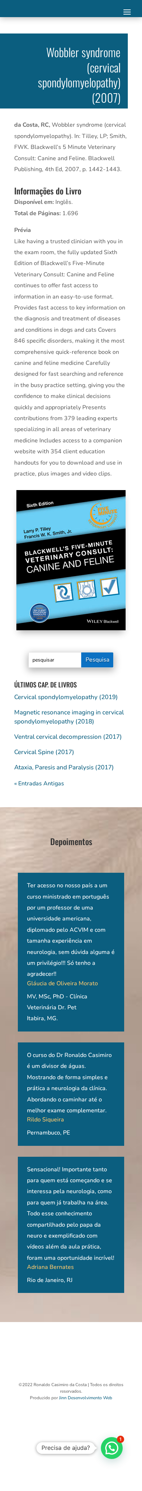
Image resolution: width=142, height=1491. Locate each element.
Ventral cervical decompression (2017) (68, 737)
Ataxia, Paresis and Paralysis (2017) (64, 767)
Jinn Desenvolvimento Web (85, 1398)
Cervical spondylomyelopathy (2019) (66, 697)
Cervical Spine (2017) (44, 752)
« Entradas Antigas (39, 784)
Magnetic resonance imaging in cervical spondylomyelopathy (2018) (69, 716)
